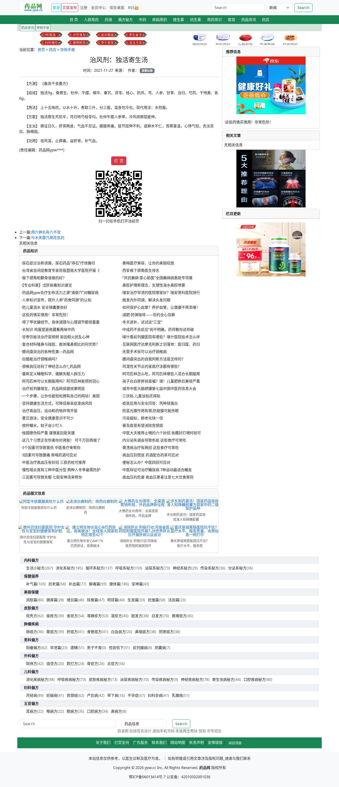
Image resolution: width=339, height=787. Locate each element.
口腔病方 (94, 711)
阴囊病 (160, 647)
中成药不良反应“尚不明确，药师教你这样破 (158, 329)
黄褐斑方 (179, 615)
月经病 (31, 695)
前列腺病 (140, 647)
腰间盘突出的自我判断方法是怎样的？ (153, 359)
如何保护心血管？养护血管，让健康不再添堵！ (161, 307)
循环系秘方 (95, 568)
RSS (131, 7)
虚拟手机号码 (163, 730)
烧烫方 (51, 663)
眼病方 (72, 711)
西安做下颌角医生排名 (140, 270)
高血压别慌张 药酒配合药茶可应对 (150, 455)
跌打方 (72, 663)
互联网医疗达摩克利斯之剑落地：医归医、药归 (161, 344)
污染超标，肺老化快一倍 (142, 418)
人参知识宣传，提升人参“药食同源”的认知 (56, 299)
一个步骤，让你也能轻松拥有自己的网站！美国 (61, 395)
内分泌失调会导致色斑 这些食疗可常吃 (154, 440)
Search (303, 7)
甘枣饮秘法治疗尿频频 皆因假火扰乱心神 (55, 336)
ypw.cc (150, 767)
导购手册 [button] (42, 27)
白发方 (157, 615)
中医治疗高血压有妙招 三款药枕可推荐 (54, 462)
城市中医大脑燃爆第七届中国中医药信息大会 (159, 388)
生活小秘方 (35, 568)
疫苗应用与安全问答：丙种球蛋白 (150, 403)
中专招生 (214, 730)
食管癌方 (94, 631)
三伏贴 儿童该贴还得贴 (141, 395)
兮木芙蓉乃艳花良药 (47, 237)
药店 (52, 49)
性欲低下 (116, 647)
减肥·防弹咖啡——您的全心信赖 (148, 314)
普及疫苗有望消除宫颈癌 (142, 425)
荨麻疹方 (94, 615)
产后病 (92, 695)
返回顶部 (235, 743)
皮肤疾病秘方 (100, 679)
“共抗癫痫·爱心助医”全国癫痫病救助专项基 (157, 277)
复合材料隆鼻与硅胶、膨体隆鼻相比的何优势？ (61, 344)
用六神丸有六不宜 (46, 232)
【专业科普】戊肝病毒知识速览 (47, 285)
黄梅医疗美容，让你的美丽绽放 (148, 263)
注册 (83, 7)
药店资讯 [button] (27, 27)
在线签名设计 (140, 730)
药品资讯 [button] (248, 19)
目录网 (122, 730)
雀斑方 (72, 615)
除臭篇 (92, 599)
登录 (56, 7)
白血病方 (118, 631)
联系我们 (159, 742)
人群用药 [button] (91, 19)
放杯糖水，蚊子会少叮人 (42, 425)
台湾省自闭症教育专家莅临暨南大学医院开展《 (61, 270)
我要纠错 (147, 71)
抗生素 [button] (195, 19)
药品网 (204, 767)
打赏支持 (121, 742)
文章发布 (69, 7)
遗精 (74, 647)
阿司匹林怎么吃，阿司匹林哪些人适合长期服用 (161, 373)
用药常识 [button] (214, 19)
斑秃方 (31, 615)
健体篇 (114, 584)
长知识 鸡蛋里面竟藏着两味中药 (48, 329)
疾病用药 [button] (159, 19)
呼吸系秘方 (124, 568)
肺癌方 (31, 631)
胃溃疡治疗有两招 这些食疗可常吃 (150, 447)
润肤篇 (31, 599)
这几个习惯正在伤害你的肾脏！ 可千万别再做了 (61, 440)
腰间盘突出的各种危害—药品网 (48, 351)
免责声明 (196, 742)
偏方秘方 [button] (125, 19)
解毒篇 (94, 584)
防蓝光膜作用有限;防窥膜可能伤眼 (150, 410)
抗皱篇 (153, 599)
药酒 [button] (108, 19)
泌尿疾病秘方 (131, 679)
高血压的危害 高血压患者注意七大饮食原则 (157, 477)
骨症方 (92, 663)
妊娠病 (51, 695)
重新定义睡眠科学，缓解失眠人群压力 (53, 373)
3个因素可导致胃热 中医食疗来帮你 (51, 447)
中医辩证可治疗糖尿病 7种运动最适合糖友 (157, 469)
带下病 (112, 695)
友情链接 (215, 742)
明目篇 (112, 599)
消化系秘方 (65, 568)
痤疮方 (51, 615)
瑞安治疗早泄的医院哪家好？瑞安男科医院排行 (161, 292)
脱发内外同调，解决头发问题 (146, 299)
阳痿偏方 (33, 647)
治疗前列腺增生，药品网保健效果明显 (53, 388)
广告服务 (140, 742)
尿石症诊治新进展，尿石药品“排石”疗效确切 (58, 263)
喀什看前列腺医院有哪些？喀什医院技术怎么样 (161, 336)
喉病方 (51, 711)
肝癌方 (72, 631)
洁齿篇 (173, 599)
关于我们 (103, 742)
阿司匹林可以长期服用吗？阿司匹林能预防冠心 (61, 381)
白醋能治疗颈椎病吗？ (40, 359)
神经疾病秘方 (192, 679)
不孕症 (133, 695)
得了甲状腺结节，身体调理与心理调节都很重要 (61, 322)
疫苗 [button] (231, 19)
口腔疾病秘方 (255, 679)
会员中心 (98, 7)
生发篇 (133, 599)
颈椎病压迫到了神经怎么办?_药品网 (51, 366)
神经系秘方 (182, 568)
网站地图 (177, 742)
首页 (41, 49)
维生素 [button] (178, 19)
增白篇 (72, 599)
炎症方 (112, 663)
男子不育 (94, 647)
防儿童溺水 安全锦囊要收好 (44, 307)
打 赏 (118, 160)
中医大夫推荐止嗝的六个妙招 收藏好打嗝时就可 (161, 432)
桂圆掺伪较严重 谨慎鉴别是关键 (48, 432)
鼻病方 (116, 711)
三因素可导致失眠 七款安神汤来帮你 (52, 477)
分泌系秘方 (237, 568)
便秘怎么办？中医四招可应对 (146, 462)
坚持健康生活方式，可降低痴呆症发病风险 (57, 403)
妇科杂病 (155, 695)
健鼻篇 (51, 599)
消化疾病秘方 (37, 679)
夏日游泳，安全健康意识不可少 (48, 418)
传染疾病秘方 (163, 679)
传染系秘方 (209, 568)
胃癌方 (51, 631)
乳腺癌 (177, 695)
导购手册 (67, 49)
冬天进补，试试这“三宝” (142, 322)
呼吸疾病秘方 (68, 679)
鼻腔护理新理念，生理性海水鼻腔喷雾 (153, 285)
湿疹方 (116, 615)
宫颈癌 (72, 695)
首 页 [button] (74, 19)
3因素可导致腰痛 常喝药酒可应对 (49, 455)
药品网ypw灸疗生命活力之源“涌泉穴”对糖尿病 (60, 292)
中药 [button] (142, 19)
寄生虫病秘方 (223, 679)
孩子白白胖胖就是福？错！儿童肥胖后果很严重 (161, 381)
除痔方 (31, 663)
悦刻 (202, 730)
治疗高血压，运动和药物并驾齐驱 (49, 410)
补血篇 (74, 584)
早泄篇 (55, 647)
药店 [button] (265, 19)
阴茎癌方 (166, 631)
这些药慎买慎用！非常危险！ (46, 314)
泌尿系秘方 (154, 568)
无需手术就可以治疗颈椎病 (144, 351)
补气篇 (31, 584)
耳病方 (31, 711)
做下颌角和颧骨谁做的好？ (44, 277)
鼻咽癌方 (142, 631)
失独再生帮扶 (186, 730)
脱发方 (136, 615)
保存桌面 (117, 7)
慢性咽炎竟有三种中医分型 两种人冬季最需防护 (61, 469)
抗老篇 (53, 584)
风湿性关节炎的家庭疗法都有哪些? (150, 366)
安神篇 (137, 584)
